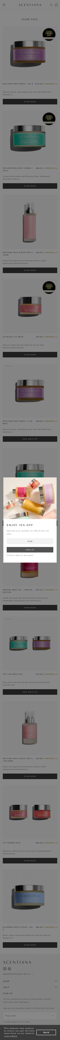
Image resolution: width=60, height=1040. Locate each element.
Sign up (30, 550)
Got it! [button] (46, 1032)
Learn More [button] (10, 1036)
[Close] (53, 481)
